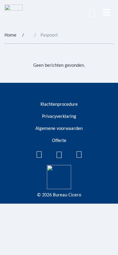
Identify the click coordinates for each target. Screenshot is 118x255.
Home (10, 35)
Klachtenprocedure (59, 104)
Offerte (59, 140)
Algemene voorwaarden (59, 128)
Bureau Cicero (67, 195)
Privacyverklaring (59, 116)
